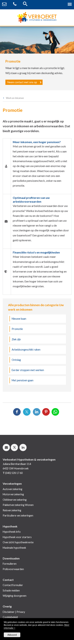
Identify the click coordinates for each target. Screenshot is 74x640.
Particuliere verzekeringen (18, 515)
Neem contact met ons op (22, 82)
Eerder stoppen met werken (28, 370)
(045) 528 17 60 (14, 472)
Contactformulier (13, 585)
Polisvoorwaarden (13, 569)
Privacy (21, 611)
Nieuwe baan (19, 318)
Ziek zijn (16, 339)
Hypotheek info (12, 531)
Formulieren (10, 563)
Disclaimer (9, 611)
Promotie (17, 328)
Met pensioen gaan (22, 380)
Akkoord (12, 634)
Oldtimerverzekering (15, 499)
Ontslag (16, 359)
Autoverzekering (12, 489)
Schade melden (11, 590)
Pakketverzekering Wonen (18, 504)
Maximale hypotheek (14, 547)
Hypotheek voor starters (17, 537)
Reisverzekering (12, 510)
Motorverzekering (13, 494)
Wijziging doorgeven (14, 595)
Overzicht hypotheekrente (18, 542)
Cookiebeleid (10, 617)
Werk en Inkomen (15, 98)
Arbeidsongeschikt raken (26, 349)
